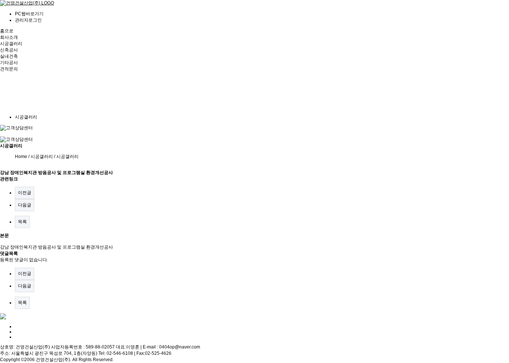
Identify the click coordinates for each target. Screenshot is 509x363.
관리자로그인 (28, 20)
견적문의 (9, 69)
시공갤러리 (11, 43)
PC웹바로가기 (29, 13)
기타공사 (9, 62)
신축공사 (9, 50)
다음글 (24, 205)
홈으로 (6, 31)
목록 (22, 221)
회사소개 (9, 37)
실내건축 (9, 56)
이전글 (24, 192)
